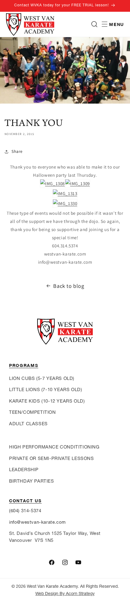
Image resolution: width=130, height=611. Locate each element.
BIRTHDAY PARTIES (31, 481)
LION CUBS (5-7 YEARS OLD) (41, 378)
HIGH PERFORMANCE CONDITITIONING (54, 446)
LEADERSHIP (24, 469)
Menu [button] (116, 24)
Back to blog (68, 285)
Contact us (25, 500)
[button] (94, 24)
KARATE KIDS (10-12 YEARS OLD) (47, 401)
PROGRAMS (23, 365)
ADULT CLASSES (28, 423)
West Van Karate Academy (52, 586)
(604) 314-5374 (25, 510)
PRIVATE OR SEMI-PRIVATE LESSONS (51, 458)
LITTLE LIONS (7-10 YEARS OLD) (45, 389)
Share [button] (17, 151)
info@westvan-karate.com (37, 522)
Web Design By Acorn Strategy (65, 593)
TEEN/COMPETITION (32, 412)
